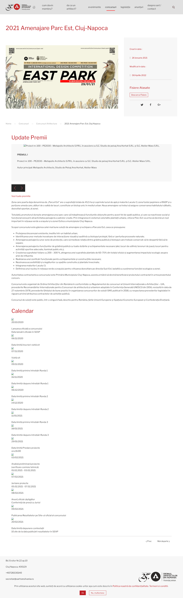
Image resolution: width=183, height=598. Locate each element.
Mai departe (163, 541)
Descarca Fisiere (139, 95)
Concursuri (110, 7)
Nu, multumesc (97, 593)
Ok (82, 593)
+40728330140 (14, 573)
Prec (149, 541)
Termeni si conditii (158, 586)
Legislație (125, 7)
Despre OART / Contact (154, 7)
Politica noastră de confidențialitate (130, 586)
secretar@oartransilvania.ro (20, 579)
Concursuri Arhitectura (46, 123)
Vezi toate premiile (20, 196)
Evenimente (94, 7)
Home (8, 123)
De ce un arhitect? (71, 7)
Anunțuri (139, 7)
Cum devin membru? (47, 7)
